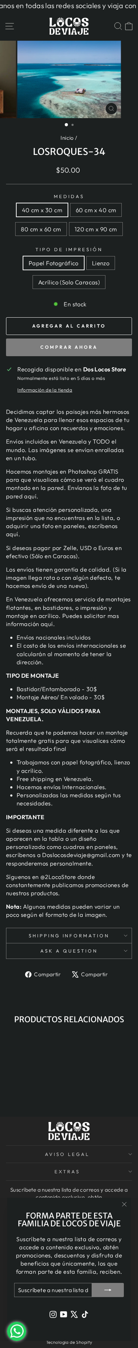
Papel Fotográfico (54, 263)
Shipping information (69, 935)
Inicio (67, 137)
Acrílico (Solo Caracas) (69, 282)
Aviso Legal (67, 1154)
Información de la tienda (44, 390)
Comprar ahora (69, 347)
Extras (67, 1171)
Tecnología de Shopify (69, 1342)
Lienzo (100, 263)
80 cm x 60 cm (41, 229)
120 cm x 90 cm (96, 229)
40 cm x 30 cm (42, 210)
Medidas (69, 196)
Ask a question (69, 951)
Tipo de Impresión (69, 249)
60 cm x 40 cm (96, 210)
